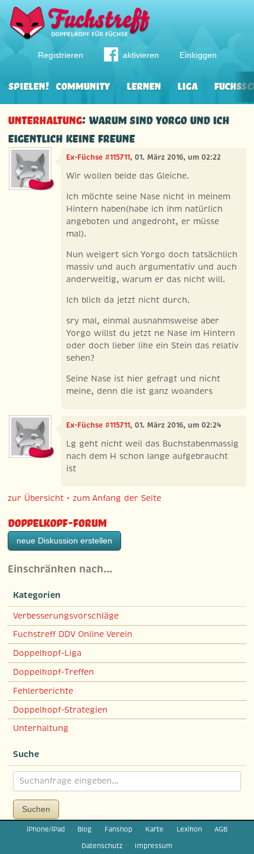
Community (83, 85)
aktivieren (141, 55)
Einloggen (198, 55)
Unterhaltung (45, 118)
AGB (220, 829)
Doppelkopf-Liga (47, 653)
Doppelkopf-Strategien (60, 709)
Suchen (36, 809)
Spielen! (28, 85)
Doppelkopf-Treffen (53, 672)
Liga (187, 85)
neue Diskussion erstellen (64, 540)
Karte (154, 829)
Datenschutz (102, 846)
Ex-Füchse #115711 (98, 157)
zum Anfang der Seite (117, 498)
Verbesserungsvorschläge (66, 615)
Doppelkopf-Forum (57, 521)
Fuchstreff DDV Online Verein (72, 634)
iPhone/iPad (46, 829)
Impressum (153, 846)
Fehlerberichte (43, 690)
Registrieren (60, 55)
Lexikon (189, 829)
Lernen (143, 85)
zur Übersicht (36, 498)
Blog (84, 829)
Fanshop (118, 829)
